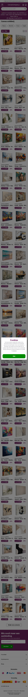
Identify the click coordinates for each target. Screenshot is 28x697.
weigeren (15, 350)
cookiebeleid (22, 348)
